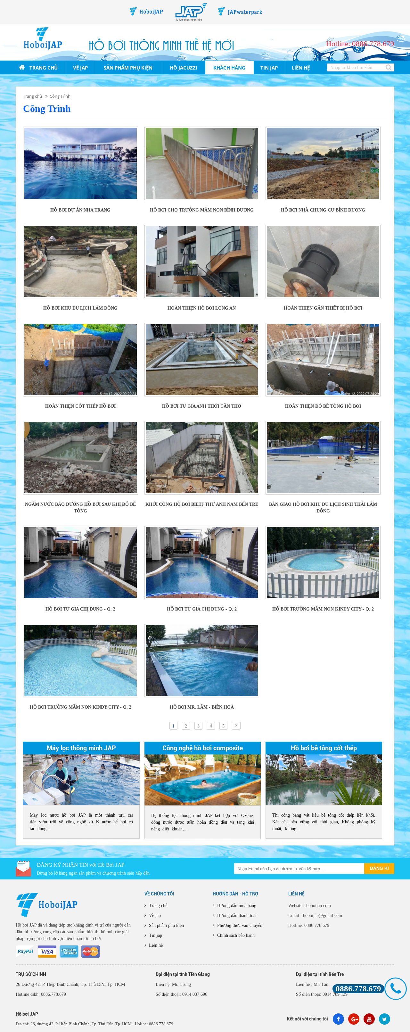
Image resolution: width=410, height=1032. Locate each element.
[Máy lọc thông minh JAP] (81, 779)
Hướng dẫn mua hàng (236, 905)
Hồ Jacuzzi (183, 67)
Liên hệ (301, 67)
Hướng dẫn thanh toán (237, 915)
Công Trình (60, 96)
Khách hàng (229, 67)
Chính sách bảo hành (235, 935)
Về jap (154, 915)
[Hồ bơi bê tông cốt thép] (324, 779)
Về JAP (80, 67)
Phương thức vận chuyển (239, 925)
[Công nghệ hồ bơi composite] (202, 779)
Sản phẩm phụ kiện (128, 67)
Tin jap (269, 67)
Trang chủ (43, 67)
